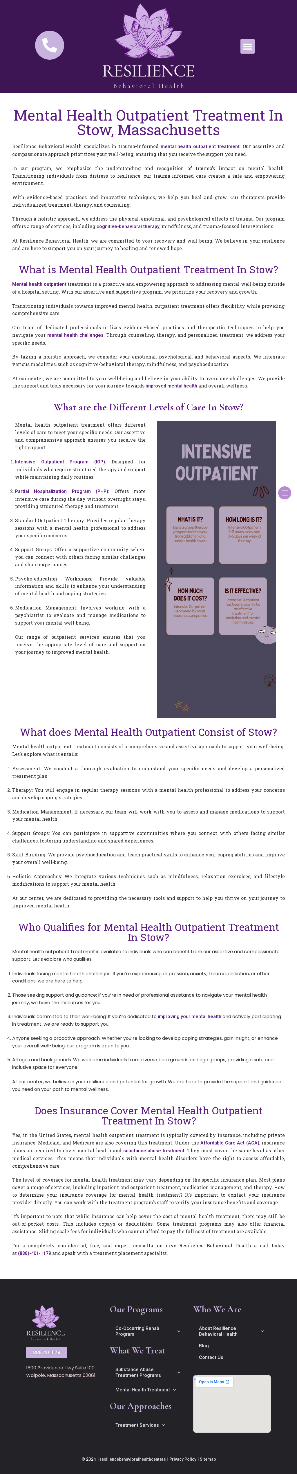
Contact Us (211, 1357)
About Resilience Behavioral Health (218, 1331)
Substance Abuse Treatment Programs (138, 1372)
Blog (204, 1346)
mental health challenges (75, 335)
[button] (247, 46)
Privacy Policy (182, 1459)
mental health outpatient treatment (200, 146)
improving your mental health (189, 1016)
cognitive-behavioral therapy (128, 226)
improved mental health (171, 386)
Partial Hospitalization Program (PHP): (62, 491)
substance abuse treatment (154, 1150)
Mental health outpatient (39, 284)
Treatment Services (137, 1425)
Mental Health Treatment (142, 1390)
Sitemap (208, 1459)
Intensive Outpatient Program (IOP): (60, 462)
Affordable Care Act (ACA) (229, 1143)
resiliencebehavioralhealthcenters (133, 1459)
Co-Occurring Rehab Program (137, 1331)
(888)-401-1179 (34, 1253)
